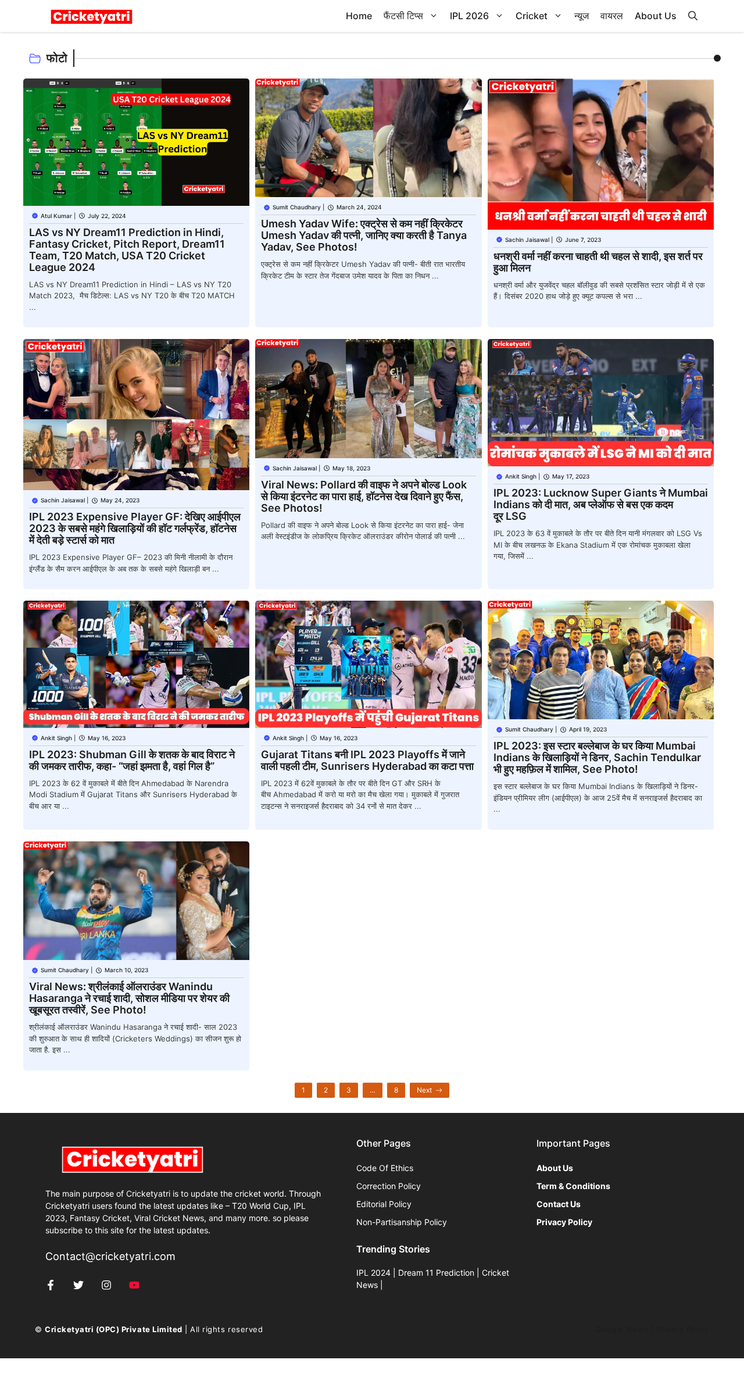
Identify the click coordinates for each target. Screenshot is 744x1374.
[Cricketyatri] (91, 16)
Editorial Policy (384, 1204)
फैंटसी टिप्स (403, 16)
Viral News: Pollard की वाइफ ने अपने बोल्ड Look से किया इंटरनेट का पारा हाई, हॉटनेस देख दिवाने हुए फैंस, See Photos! (364, 496)
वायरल (611, 16)
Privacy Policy (682, 1329)
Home (359, 16)
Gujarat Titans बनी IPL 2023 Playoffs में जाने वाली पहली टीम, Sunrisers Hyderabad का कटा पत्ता (367, 760)
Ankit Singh (520, 476)
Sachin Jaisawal (527, 239)
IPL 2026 (469, 16)
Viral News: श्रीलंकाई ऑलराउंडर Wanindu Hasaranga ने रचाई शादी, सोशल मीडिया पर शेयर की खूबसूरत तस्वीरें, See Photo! (129, 998)
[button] (692, 16)
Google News (621, 1329)
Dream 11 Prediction (436, 1272)
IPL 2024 (373, 1272)
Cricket (532, 16)
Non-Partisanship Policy (401, 1222)
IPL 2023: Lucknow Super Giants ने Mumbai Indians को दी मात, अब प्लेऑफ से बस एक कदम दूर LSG (600, 504)
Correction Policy (388, 1186)
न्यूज (581, 16)
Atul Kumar (56, 215)
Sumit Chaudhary (297, 207)
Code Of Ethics (384, 1168)
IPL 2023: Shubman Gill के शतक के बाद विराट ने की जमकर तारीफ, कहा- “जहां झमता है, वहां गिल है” (132, 760)
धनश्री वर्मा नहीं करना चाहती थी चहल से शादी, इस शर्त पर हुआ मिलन (598, 262)
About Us (656, 16)
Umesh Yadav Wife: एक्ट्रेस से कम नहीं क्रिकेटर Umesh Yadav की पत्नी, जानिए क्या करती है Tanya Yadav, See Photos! (364, 235)
